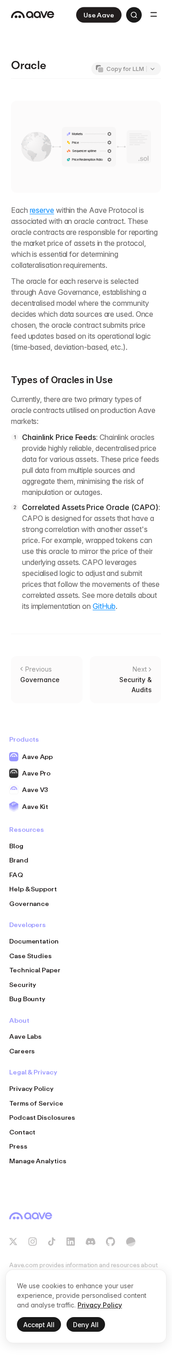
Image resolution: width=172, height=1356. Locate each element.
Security (22, 984)
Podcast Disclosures (42, 1117)
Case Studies (30, 956)
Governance (29, 903)
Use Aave (98, 15)
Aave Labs (25, 1036)
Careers (22, 1051)
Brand (18, 860)
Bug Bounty (27, 999)
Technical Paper (35, 970)
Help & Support (33, 889)
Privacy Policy (31, 1088)
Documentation (34, 941)
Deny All (86, 1325)
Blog (16, 846)
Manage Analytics (38, 1161)
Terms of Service (36, 1103)
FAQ (16, 875)
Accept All (39, 1325)
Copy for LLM (125, 68)
